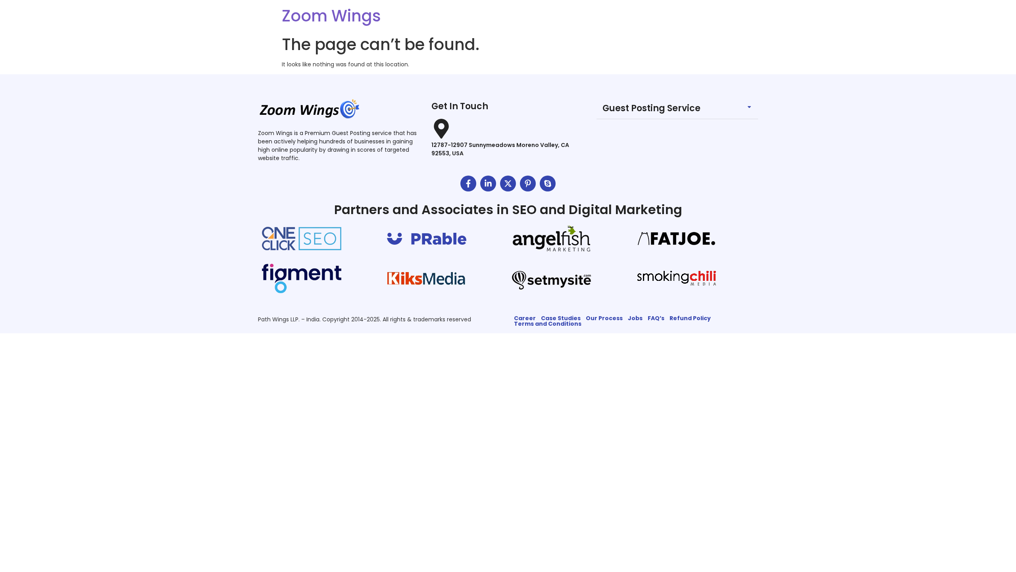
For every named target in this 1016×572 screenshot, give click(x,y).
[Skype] (548, 183)
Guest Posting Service (651, 108)
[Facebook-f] (468, 183)
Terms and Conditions (547, 324)
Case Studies (561, 318)
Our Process (604, 318)
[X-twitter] (508, 183)
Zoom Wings (331, 16)
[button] (677, 108)
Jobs (635, 318)
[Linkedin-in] (488, 183)
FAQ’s (656, 318)
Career (525, 318)
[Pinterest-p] (528, 183)
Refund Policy (690, 318)
